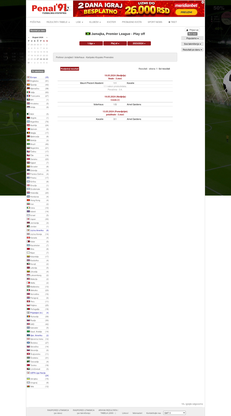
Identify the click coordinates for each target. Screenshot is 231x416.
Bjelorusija (39, 136)
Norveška (39, 293)
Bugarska (39, 147)
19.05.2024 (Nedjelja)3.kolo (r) (115, 98)
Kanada (39, 237)
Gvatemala (39, 188)
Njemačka (39, 88)
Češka (39, 151)
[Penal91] (50, 8)
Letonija (39, 267)
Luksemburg (39, 275)
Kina (39, 248)
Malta (39, 282)
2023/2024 (138, 43)
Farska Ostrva (39, 173)
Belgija (39, 132)
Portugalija (39, 309)
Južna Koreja (39, 234)
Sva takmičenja (192, 43)
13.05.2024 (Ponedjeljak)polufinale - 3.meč (115, 113)
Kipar (39, 252)
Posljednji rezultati (70, 68)
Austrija (39, 125)
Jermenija (39, 222)
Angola (39, 117)
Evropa (39, 77)
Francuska (39, 95)
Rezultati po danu (192, 49)
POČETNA (35, 21)
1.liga (90, 43)
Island (39, 211)
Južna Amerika (39, 230)
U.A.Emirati (39, 368)
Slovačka (39, 346)
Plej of (114, 43)
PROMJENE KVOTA (132, 21)
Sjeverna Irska (39, 338)
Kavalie (130, 82)
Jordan (39, 226)
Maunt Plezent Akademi (91, 82)
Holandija (39, 192)
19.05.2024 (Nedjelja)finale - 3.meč (115, 77)
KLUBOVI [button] (94, 21)
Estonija (39, 170)
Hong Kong (39, 200)
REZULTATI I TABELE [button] (57, 21)
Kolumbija (39, 256)
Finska (39, 177)
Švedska (39, 357)
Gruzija (39, 185)
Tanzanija (39, 361)
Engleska (39, 80)
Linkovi (125, 412)
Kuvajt (39, 263)
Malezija (39, 278)
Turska (39, 365)
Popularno (191, 38)
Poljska (39, 305)
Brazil (39, 144)
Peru (39, 301)
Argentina (39, 121)
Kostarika (39, 260)
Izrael (39, 215)
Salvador (39, 327)
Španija (39, 84)
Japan (39, 219)
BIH (39, 99)
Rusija (39, 320)
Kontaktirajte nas (153, 412)
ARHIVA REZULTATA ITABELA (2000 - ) (108, 411)
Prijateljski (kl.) (39, 312)
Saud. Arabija (39, 331)
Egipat (39, 162)
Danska (39, 159)
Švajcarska (39, 353)
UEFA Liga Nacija (39, 373)
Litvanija (39, 271)
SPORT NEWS (155, 21)
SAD (39, 324)
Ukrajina (39, 378)
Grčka (39, 181)
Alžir (39, 113)
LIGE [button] (78, 21)
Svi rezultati (164, 68)
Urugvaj (39, 382)
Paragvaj (39, 297)
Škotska (39, 342)
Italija (39, 92)
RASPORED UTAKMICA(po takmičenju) (83, 411)
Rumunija (39, 316)
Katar (39, 241)
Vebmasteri (137, 412)
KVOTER (111, 21)
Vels (39, 386)
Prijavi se (194, 29)
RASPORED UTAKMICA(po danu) (58, 411)
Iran (39, 203)
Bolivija (39, 140)
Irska (39, 207)
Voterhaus (98, 104)
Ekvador (39, 166)
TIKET (173, 21)
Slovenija (39, 350)
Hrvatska (39, 103)
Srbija (39, 107)
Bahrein (39, 128)
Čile (39, 155)
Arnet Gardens (134, 104)
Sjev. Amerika (39, 335)
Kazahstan (39, 245)
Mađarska (39, 286)
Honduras (39, 196)
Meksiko (39, 290)
